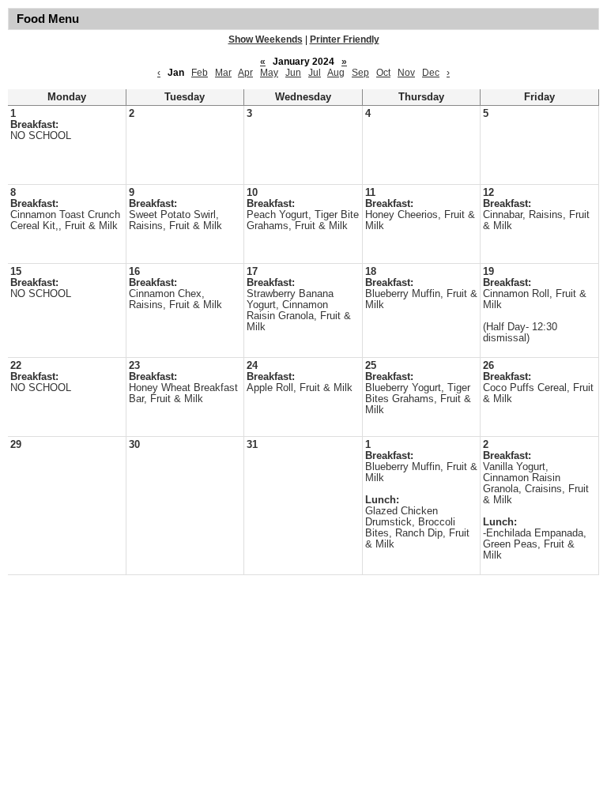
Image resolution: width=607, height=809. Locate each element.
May (269, 72)
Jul (314, 72)
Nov (406, 72)
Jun (293, 72)
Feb (199, 72)
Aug (336, 72)
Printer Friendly (344, 39)
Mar (223, 72)
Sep (360, 72)
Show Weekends (265, 39)
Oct (383, 72)
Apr (245, 72)
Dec (430, 72)
